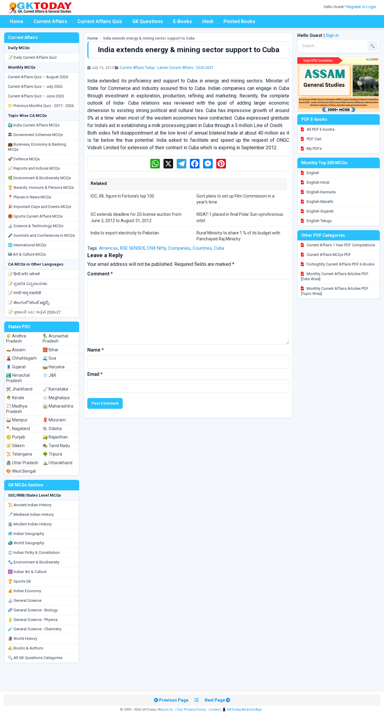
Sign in (332, 35)
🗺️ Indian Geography (26, 533)
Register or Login (361, 6)
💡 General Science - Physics (33, 619)
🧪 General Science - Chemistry (35, 629)
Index (215, 710)
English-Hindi (317, 182)
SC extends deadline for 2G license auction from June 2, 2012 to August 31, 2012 (136, 217)
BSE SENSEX (132, 248)
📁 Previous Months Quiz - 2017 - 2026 (41, 105)
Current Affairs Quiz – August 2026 (38, 77)
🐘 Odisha (52, 428)
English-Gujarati (320, 211)
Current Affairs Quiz (99, 21)
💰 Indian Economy (24, 591)
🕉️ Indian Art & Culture (27, 571)
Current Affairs (50, 21)
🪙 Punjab (15, 437)
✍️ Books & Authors (25, 648)
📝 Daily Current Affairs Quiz (32, 57)
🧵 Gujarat (16, 366)
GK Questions (147, 21)
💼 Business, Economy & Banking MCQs (37, 147)
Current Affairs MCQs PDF (328, 254)
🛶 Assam (16, 349)
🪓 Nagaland (18, 428)
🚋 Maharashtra (58, 406)
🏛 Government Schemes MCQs (35, 134)
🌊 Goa (49, 358)
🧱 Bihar (50, 349)
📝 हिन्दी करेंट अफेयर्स (24, 274)
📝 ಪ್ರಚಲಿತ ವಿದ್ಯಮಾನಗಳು (27, 283)
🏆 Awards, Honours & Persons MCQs (41, 187)
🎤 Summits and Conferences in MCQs (41, 235)
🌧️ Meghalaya (56, 397)
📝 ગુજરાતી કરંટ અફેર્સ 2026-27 (34, 312)
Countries (202, 248)
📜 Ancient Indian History (29, 505)
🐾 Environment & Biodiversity (33, 562)
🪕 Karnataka (55, 389)
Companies (179, 248)
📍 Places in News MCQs (29, 197)
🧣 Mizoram (54, 419)
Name (95, 350)
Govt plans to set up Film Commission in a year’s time (235, 199)
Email (95, 374)
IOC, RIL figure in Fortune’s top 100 (122, 196)
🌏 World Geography (26, 543)
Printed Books (239, 21)
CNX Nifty (156, 248)
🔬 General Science (24, 600)
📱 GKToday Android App (242, 710)
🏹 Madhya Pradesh (16, 409)
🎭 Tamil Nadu (56, 445)
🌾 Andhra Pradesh (16, 339)
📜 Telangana (19, 454)
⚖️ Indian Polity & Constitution (34, 552)
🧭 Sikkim (15, 445)
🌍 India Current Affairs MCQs (33, 125)
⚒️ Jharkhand (19, 389)
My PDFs (314, 148)
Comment (100, 274)
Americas (108, 248)
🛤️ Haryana (53, 366)
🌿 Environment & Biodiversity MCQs (39, 178)
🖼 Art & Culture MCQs (27, 254)
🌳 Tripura (52, 454)
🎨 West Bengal (21, 471)
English (312, 173)
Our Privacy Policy (191, 710)
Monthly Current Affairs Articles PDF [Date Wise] (334, 276)
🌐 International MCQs (27, 245)
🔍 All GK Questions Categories (35, 657)
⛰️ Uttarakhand (57, 462)
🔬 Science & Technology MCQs (35, 226)
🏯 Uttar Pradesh (22, 462)
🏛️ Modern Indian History (30, 524)
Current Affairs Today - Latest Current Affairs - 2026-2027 (167, 68)
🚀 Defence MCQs (24, 159)
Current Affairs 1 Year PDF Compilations (340, 245)
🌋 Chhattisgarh (21, 358)
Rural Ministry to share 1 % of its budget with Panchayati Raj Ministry (238, 235)
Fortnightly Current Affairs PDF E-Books (340, 264)
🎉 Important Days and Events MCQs (39, 206)
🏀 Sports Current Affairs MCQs (35, 216)
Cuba (219, 248)
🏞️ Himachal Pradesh (18, 378)
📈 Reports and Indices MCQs (34, 168)
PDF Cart (313, 139)
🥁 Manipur (17, 419)
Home (16, 21)
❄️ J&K (49, 375)
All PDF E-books (320, 129)
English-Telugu (319, 220)
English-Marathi (319, 201)
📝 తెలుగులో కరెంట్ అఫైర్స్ (29, 302)
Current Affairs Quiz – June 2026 (36, 96)
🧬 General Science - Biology (33, 610)
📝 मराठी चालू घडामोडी (24, 293)
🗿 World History (22, 638)
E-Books (182, 21)
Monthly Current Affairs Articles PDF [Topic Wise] (334, 291)
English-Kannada (321, 192)
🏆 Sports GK (19, 581)
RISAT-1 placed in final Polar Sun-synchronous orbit (239, 217)
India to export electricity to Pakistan (125, 232)
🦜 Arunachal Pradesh (55, 339)
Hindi (207, 21)
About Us (165, 710)
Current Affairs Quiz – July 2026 (35, 86)
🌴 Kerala (15, 397)
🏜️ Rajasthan (55, 437)
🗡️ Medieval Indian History (31, 514)
